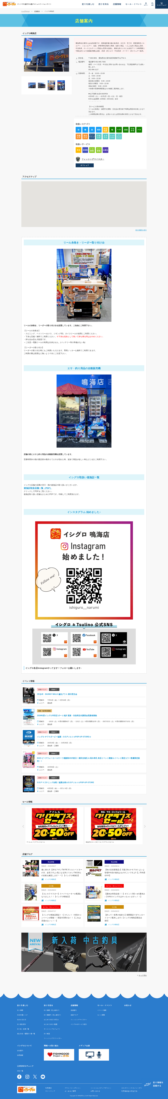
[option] (46, 55)
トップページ (25, 11)
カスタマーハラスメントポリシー (133, 1088)
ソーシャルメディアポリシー (101, 1088)
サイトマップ (50, 1091)
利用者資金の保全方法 (129, 1091)
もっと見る (143, 975)
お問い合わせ (95, 1091)
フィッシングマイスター (93, 159)
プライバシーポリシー (73, 1088)
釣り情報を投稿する (158, 1084)
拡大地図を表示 (141, 230)
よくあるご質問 (70, 1091)
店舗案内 (37, 11)
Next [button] (145, 825)
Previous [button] (23, 825)
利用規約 (48, 1088)
